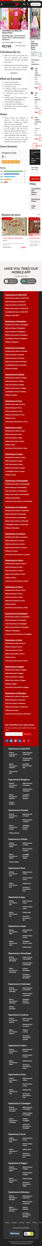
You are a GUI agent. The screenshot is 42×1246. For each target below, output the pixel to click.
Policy (35, 1222)
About (7, 1222)
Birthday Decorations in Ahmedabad (17, 484)
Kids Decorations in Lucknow (15, 544)
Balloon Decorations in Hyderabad (16, 521)
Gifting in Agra (10, 445)
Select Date (33, 168)
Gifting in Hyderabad (12, 528)
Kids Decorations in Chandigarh (16, 624)
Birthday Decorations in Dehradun (16, 696)
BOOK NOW (35, 179)
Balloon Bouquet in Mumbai (14, 355)
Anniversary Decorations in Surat (16, 661)
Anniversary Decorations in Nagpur (17, 687)
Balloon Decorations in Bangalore (16, 335)
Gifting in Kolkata (11, 395)
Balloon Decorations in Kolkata (15, 388)
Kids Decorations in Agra (13, 438)
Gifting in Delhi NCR (12, 315)
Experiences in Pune (13, 401)
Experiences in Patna (14, 587)
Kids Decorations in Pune (13, 411)
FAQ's (28, 1222)
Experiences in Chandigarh (16, 613)
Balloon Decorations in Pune (14, 415)
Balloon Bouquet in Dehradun (15, 700)
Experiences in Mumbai (15, 348)
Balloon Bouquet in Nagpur (14, 673)
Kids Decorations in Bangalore (15, 331)
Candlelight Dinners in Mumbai (15, 365)
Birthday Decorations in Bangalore (16, 325)
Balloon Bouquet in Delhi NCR (15, 301)
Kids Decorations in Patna (14, 597)
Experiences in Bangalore (15, 321)
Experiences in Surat (13, 640)
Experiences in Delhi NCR (16, 295)
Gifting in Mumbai (11, 368)
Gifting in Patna (10, 604)
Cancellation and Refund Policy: (36, 191)
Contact (14, 1222)
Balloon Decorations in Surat (15, 654)
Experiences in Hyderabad (16, 507)
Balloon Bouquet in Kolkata (14, 381)
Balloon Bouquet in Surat (13, 647)
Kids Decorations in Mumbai (14, 358)
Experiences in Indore (14, 560)
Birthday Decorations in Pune (15, 404)
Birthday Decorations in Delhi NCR (17, 298)
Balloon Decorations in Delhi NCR (16, 308)
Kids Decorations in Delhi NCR (15, 305)
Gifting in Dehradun (12, 710)
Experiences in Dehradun (15, 693)
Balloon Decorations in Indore (15, 574)
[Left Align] (3, 161)
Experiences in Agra (13, 427)
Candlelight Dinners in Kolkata (15, 391)
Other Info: (33, 207)
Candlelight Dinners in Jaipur (15, 471)
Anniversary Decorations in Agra (16, 448)
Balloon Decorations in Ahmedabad (17, 494)
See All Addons (36, 145)
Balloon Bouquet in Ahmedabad (15, 487)
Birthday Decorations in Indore (15, 564)
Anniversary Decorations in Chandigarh (18, 634)
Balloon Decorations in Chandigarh (17, 627)
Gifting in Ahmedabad (12, 498)
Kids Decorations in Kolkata (14, 385)
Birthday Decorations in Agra (15, 431)
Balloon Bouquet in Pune (13, 408)
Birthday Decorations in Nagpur (16, 670)
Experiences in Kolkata (14, 374)
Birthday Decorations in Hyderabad (17, 510)
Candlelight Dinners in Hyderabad (16, 524)
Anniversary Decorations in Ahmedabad (18, 501)
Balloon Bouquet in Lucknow (14, 540)
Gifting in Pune (10, 418)
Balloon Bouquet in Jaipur (14, 461)
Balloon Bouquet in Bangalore (15, 328)
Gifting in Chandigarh (12, 631)
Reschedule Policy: (35, 200)
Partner (21, 1222)
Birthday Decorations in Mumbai (16, 351)
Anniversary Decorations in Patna (16, 607)
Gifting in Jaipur (10, 475)
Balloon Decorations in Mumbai (16, 361)
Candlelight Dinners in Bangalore (16, 338)
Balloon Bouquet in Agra (13, 434)
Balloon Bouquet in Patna (13, 594)
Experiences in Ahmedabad (16, 480)
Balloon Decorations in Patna (15, 601)
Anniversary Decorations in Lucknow (17, 554)
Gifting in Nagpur (11, 684)
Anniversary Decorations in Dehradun (18, 714)
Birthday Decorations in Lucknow (16, 537)
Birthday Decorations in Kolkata (16, 378)
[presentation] (1, 232)
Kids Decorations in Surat (13, 650)
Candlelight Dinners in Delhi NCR (16, 312)
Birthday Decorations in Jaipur (15, 457)
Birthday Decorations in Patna (15, 590)
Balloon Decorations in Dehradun (16, 707)
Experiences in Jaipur (14, 454)
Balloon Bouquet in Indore (14, 567)
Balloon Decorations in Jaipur (15, 468)
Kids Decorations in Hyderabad (15, 517)
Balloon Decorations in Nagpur (15, 680)
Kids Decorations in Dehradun (15, 703)
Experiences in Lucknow (15, 534)
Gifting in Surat (10, 657)
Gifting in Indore (10, 577)
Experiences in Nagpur (14, 666)
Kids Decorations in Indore (14, 570)
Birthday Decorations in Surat (15, 643)
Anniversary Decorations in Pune (16, 421)
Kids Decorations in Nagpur (14, 677)
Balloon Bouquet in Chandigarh (15, 620)
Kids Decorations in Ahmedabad (16, 491)
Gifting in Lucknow (11, 551)
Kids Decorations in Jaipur (14, 464)
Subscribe (27, 734)
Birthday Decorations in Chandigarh (17, 617)
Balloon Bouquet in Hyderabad (15, 514)
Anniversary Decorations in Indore (16, 581)
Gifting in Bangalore (12, 342)
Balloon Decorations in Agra (14, 441)
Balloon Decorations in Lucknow (16, 547)
